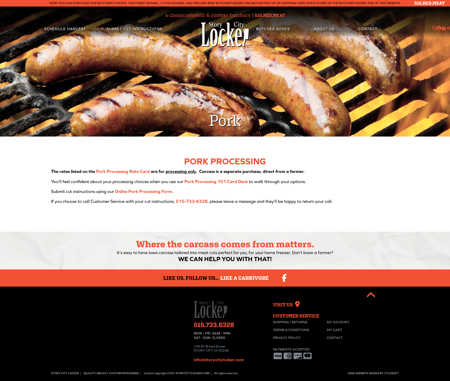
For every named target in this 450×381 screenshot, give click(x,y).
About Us (324, 29)
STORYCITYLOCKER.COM (192, 373)
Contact (367, 29)
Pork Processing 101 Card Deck (216, 181)
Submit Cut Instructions (134, 29)
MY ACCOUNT (338, 322)
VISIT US (284, 304)
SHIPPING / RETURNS (290, 322)
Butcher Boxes (273, 29)
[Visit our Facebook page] (284, 278)
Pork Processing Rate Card (123, 171)
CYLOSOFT (391, 373)
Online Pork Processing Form (143, 191)
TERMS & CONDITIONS (291, 330)
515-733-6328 (192, 201)
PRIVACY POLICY (287, 338)
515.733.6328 (214, 324)
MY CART (334, 330)
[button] (371, 295)
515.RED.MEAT (429, 3)
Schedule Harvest (65, 29)
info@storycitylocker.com (219, 359)
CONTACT (335, 338)
